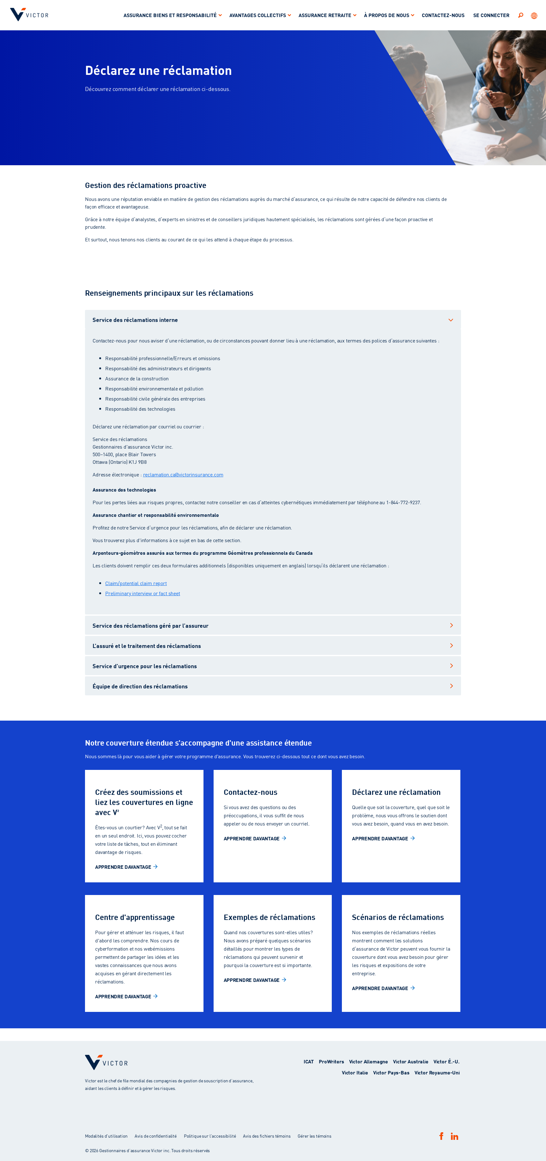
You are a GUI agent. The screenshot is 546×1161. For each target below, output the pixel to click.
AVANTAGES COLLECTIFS (257, 14)
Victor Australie (410, 1061)
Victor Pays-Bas (391, 1072)
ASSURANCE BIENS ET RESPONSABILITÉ (170, 14)
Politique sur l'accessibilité (210, 1136)
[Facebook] (441, 1136)
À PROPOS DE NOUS (386, 14)
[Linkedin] (454, 1136)
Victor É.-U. (447, 1061)
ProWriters (331, 1061)
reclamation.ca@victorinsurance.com (183, 474)
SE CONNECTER (491, 14)
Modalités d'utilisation (106, 1136)
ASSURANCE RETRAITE (325, 14)
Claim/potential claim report (136, 583)
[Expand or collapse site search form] (521, 15)
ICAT (309, 1061)
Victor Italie (355, 1072)
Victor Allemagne (368, 1061)
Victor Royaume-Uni (437, 1072)
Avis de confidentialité (156, 1136)
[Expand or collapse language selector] (534, 15)
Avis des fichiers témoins (266, 1136)
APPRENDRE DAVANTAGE (123, 866)
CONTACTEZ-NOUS (443, 14)
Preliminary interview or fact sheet (142, 593)
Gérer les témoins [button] (314, 1136)
